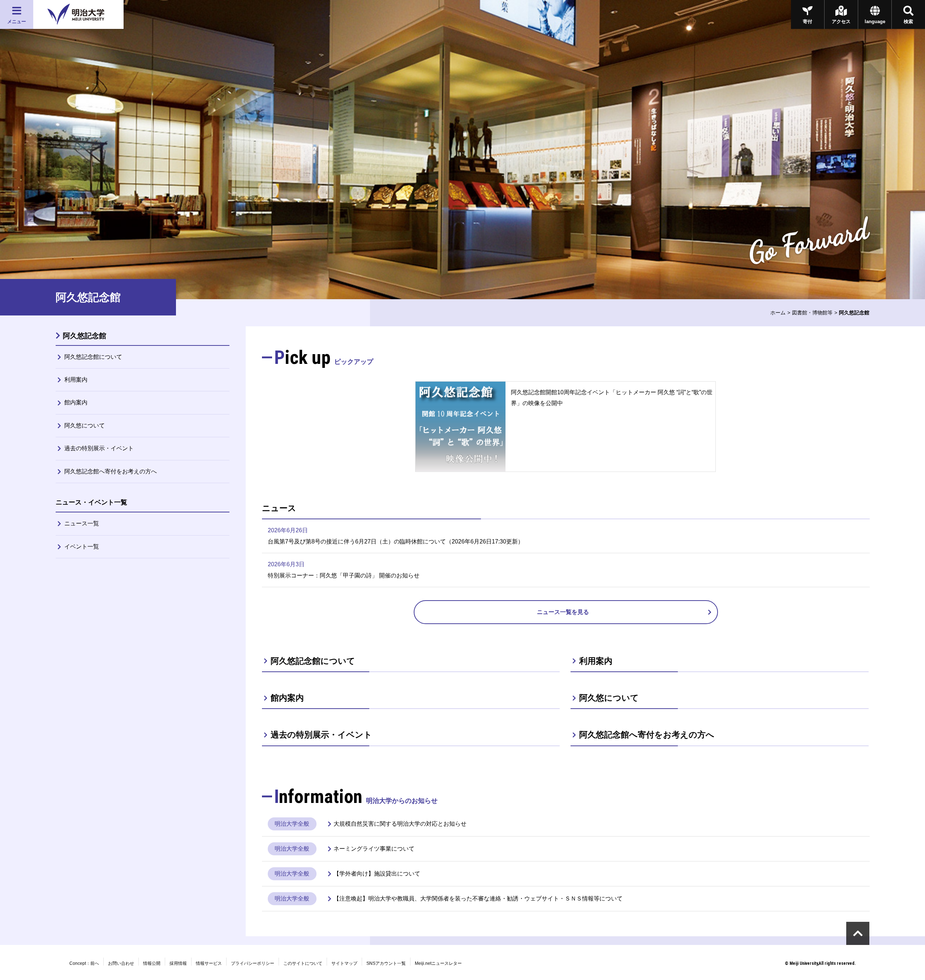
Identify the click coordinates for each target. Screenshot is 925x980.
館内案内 (75, 402)
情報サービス (209, 963)
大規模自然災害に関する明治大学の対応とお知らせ (400, 824)
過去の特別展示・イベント (99, 448)
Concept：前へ (84, 963)
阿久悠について (84, 425)
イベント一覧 (81, 546)
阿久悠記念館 (84, 336)
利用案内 (75, 380)
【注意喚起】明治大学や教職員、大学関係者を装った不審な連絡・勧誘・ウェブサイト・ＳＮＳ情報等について (478, 898)
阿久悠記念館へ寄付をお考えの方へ (110, 471)
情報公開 (151, 963)
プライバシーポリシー (252, 963)
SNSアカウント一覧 (386, 963)
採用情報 (178, 963)
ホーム (778, 312)
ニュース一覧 (81, 523)
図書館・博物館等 (812, 312)
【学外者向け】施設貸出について (377, 874)
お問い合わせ (121, 963)
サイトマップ (344, 963)
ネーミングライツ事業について (374, 849)
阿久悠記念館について (93, 357)
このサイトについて (302, 963)
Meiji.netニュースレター (438, 963)
